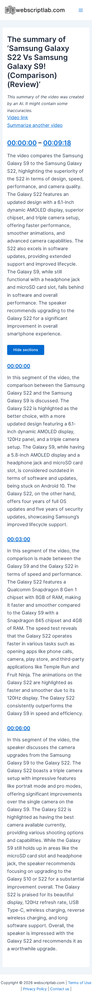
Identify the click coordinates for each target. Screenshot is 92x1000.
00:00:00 (22, 143)
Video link (17, 117)
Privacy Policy (35, 989)
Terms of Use (79, 982)
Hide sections (25, 349)
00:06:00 (18, 728)
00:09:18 (57, 143)
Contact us (59, 989)
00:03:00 (18, 539)
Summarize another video (35, 125)
